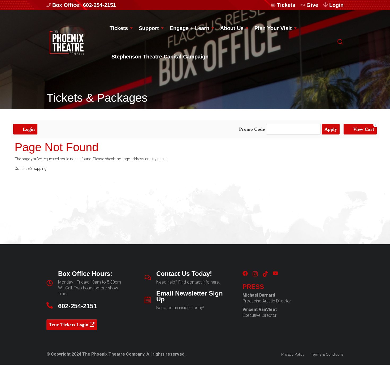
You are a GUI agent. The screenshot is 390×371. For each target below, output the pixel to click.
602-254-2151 (99, 5)
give (312, 5)
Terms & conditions (327, 354)
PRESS (253, 287)
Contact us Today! (184, 274)
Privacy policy (292, 354)
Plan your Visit (273, 28)
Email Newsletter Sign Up (189, 296)
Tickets (286, 5)
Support (149, 28)
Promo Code (252, 129)
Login (28, 129)
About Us (232, 28)
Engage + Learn (189, 28)
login (336, 5)
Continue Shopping (30, 168)
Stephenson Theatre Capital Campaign (160, 57)
